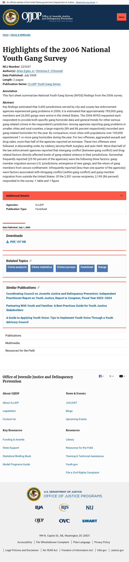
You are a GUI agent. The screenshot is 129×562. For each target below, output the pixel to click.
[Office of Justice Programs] (11, 17)
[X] (112, 378)
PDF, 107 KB (18, 241)
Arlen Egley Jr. (25, 71)
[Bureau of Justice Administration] (39, 510)
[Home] (47, 17)
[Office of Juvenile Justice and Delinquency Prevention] (39, 524)
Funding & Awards (13, 439)
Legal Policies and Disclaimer (22, 550)
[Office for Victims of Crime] (64, 523)
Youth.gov (72, 464)
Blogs (69, 411)
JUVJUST (71, 402)
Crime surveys (66, 267)
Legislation (9, 411)
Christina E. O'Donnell (49, 71)
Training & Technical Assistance (85, 456)
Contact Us (9, 419)
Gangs (102, 267)
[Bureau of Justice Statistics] (64, 512)
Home (5, 35)
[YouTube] (122, 378)
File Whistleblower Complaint (52, 542)
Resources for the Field (79, 447)
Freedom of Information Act (77, 550)
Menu (121, 17)
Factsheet (87, 267)
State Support (11, 447)
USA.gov (102, 550)
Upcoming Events (76, 419)
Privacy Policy (102, 542)
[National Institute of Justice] (89, 510)
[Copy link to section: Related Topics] (30, 260)
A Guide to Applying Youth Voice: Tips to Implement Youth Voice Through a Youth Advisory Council (59, 320)
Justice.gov (117, 550)
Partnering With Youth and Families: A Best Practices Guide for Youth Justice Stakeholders (56, 308)
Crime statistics (42, 267)
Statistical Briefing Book (17, 456)
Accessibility (24, 542)
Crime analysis (17, 267)
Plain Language (81, 542)
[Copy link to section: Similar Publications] (37, 287)
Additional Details (17, 195)
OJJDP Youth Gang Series (44, 84)
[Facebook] (102, 378)
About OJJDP (11, 402)
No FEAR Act (50, 550)
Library (70, 439)
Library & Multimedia (20, 35)
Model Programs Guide (16, 464)
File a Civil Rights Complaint (82, 472)
